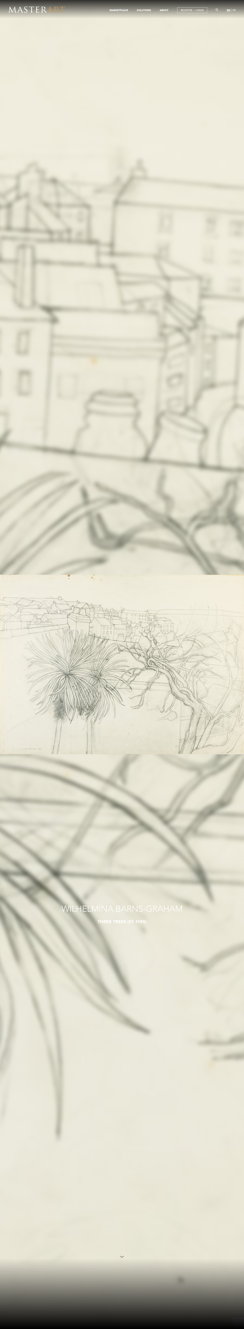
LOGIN (200, 10)
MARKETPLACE (119, 10)
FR (234, 10)
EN (228, 10)
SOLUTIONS (144, 10)
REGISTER (186, 10)
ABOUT (164, 10)
